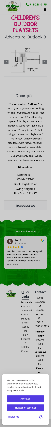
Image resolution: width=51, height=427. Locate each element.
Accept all (25, 399)
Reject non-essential (25, 408)
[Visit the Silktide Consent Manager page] (40, 416)
